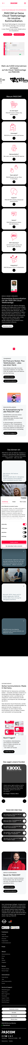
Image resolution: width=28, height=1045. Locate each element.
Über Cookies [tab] (23, 501)
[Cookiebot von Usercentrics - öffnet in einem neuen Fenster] (21, 498)
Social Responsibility (7, 981)
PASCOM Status (5, 1002)
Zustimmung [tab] (5, 501)
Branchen (4, 938)
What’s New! (4, 992)
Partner (4, 966)
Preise (3, 946)
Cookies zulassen (14, 542)
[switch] (25, 528)
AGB (20, 1038)
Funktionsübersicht (6, 942)
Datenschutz (5, 1041)
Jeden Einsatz (5, 936)
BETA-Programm (6, 994)
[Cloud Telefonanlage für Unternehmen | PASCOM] (13, 3)
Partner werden (5, 968)
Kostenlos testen (7, 34)
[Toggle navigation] (25, 3)
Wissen (4, 951)
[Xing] (12, 1036)
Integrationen (5, 940)
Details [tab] (14, 501)
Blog (3, 958)
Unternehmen (6, 975)
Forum (3, 956)
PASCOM (4, 934)
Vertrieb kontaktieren (19, 34)
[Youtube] (6, 1036)
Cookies (11, 1041)
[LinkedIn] (10, 1036)
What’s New (14, 1019)
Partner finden (5, 970)
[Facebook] (4, 1036)
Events (3, 983)
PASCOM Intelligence (10, 433)
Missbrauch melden (13, 1038)
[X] (8, 1036)
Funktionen (5, 932)
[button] (3, 801)
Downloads (4, 996)
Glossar (3, 960)
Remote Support (6, 1000)
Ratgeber (4, 962)
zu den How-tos (9, 751)
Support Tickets (5, 998)
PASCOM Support (6, 989)
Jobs (3, 979)
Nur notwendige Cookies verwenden (14, 546)
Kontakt (14, 1012)
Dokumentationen (6, 954)
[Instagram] (2, 1036)
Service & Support (7, 987)
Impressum (4, 1038)
